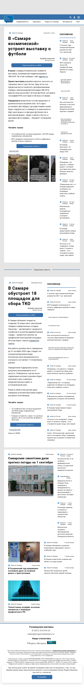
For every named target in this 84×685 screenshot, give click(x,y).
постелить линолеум (68, 122)
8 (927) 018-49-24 (41, 630)
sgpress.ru (43, 76)
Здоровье (63, 476)
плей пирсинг (52, 317)
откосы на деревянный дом (66, 132)
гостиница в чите (14, 429)
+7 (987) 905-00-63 (18, 662)
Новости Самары (17, 33)
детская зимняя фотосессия (66, 80)
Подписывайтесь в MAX (31, 65)
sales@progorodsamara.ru (41, 634)
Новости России (65, 98)
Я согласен (42, 677)
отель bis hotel (14, 151)
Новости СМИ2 (14, 154)
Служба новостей (47, 58)
